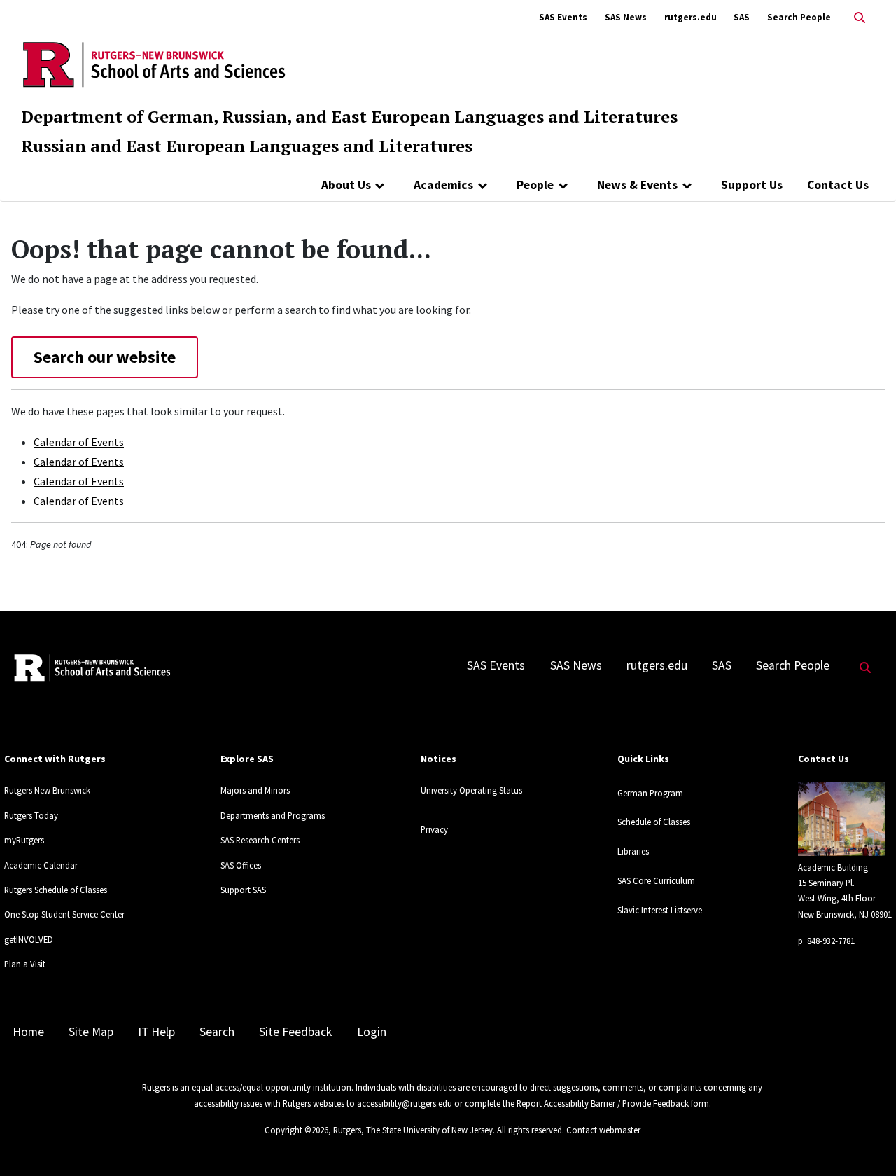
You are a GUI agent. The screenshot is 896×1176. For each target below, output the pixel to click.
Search (217, 1031)
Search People (799, 17)
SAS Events (563, 17)
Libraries (633, 851)
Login (371, 1031)
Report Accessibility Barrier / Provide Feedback (603, 1103)
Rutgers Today (31, 815)
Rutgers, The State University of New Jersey (413, 1129)
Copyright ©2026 (296, 1129)
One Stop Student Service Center (64, 914)
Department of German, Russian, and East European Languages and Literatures (349, 116)
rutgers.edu (690, 17)
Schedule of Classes (653, 821)
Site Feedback (295, 1031)
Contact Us (838, 185)
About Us (346, 185)
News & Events (637, 185)
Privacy (434, 829)
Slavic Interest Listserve (659, 909)
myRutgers (24, 839)
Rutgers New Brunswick (47, 790)
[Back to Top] (865, 1142)
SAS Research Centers (260, 839)
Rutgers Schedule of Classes (55, 889)
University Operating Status (471, 790)
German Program (650, 792)
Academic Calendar (41, 865)
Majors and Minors (255, 790)
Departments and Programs (272, 815)
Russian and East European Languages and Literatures (246, 145)
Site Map (91, 1031)
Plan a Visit (25, 963)
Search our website (105, 357)
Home (28, 1031)
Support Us (752, 185)
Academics (443, 185)
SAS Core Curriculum (656, 880)
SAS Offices (240, 865)
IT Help (156, 1031)
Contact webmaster (603, 1129)
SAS (742, 17)
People (535, 185)
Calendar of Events (79, 442)
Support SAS (243, 889)
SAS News (626, 17)
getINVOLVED (28, 939)
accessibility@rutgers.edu (404, 1103)
